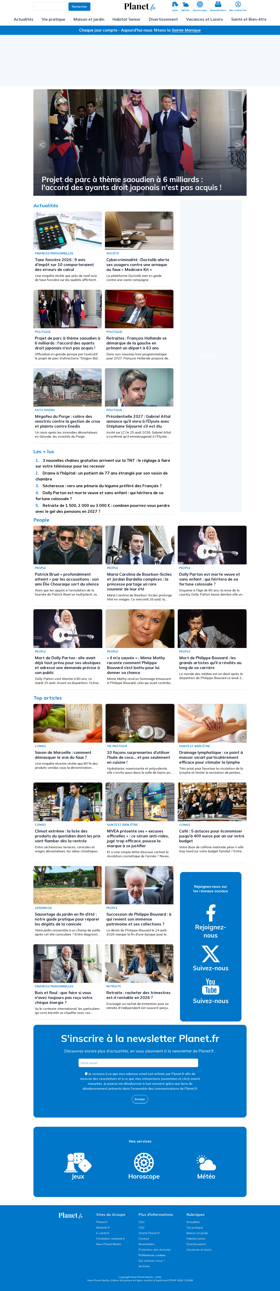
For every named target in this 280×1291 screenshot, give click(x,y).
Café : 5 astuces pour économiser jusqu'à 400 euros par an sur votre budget (211, 836)
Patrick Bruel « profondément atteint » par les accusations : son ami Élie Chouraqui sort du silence (67, 579)
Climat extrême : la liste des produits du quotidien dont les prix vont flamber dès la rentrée (67, 836)
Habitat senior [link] (196, 1238)
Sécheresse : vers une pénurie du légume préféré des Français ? (102, 485)
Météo (185, 10)
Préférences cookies (152, 1255)
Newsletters (218, 10)
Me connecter (238, 10)
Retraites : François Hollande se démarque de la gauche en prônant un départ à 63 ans (136, 343)
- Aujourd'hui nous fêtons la (159, 30)
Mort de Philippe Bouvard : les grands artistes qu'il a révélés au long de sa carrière (210, 662)
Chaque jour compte (98, 30)
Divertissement (163, 19)
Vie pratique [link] (195, 1227)
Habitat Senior (127, 19)
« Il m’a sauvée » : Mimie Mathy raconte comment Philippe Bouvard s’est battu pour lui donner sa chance (136, 665)
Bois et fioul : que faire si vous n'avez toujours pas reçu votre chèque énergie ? (63, 997)
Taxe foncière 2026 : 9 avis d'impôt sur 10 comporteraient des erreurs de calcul (64, 264)
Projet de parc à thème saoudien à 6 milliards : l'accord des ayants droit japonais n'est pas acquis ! (131, 183)
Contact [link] (144, 1238)
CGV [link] (142, 1227)
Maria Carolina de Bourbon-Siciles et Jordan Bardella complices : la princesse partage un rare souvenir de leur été (139, 581)
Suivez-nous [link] (211, 968)
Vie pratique (53, 19)
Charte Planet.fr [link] (149, 1233)
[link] (210, 913)
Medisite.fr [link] (103, 1227)
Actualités (23, 19)
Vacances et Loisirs (204, 19)
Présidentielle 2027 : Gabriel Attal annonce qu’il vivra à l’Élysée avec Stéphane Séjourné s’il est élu (138, 421)
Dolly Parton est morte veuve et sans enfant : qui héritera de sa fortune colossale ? (209, 579)
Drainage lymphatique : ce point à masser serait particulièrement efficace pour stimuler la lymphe (211, 757)
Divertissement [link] (196, 1244)
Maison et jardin (88, 19)
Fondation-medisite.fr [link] (110, 1238)
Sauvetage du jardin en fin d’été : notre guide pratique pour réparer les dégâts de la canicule (67, 919)
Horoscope (200, 10)
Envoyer (140, 1099)
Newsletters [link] (147, 1244)
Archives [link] (144, 1266)
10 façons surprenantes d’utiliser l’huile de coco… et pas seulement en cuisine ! (138, 757)
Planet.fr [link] (102, 1222)
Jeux (175, 10)
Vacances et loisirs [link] (199, 1249)
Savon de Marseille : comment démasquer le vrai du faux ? (63, 755)
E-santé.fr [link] (102, 1233)
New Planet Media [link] (108, 1244)
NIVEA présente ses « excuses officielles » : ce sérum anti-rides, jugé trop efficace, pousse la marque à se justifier (138, 838)
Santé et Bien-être (248, 19)
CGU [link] (142, 1222)
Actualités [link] (193, 1222)
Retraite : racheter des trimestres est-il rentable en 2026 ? (138, 995)
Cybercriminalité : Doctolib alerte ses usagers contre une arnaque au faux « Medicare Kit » (137, 264)
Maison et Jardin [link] (197, 1233)
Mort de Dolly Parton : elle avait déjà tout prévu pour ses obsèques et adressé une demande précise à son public (68, 665)
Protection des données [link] (155, 1249)
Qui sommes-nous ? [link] (152, 1261)
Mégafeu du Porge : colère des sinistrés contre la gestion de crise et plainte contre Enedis (67, 421)
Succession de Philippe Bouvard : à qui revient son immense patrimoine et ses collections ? (138, 919)
